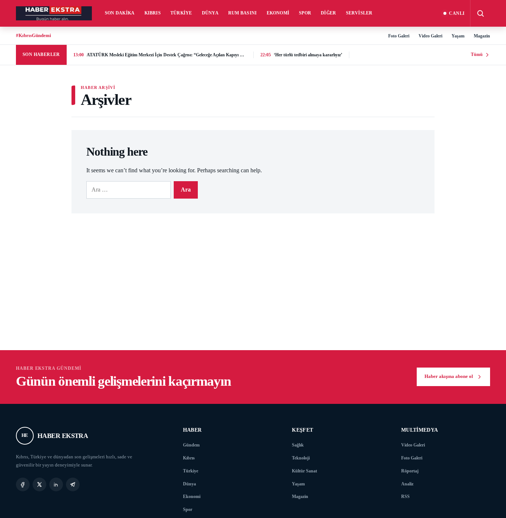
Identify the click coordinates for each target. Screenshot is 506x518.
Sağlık (298, 445)
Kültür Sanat (304, 471)
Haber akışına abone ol (449, 376)
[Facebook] (23, 484)
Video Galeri (430, 36)
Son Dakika (120, 13)
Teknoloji (301, 458)
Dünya (210, 13)
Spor (305, 13)
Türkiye (181, 13)
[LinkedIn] (56, 484)
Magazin (482, 36)
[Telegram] (73, 484)
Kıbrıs (152, 13)
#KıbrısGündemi (33, 35)
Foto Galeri (398, 36)
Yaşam (458, 36)
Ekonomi (278, 13)
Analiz (407, 484)
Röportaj (410, 471)
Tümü (477, 54)
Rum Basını (242, 13)
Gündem (191, 445)
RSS (405, 496)
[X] (39, 484)
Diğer (328, 13)
